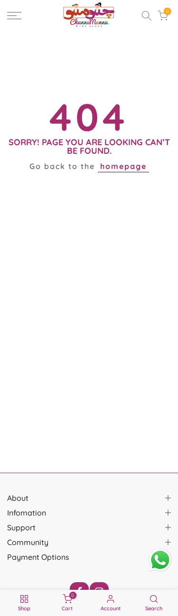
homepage (123, 166)
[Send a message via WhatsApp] (160, 560)
